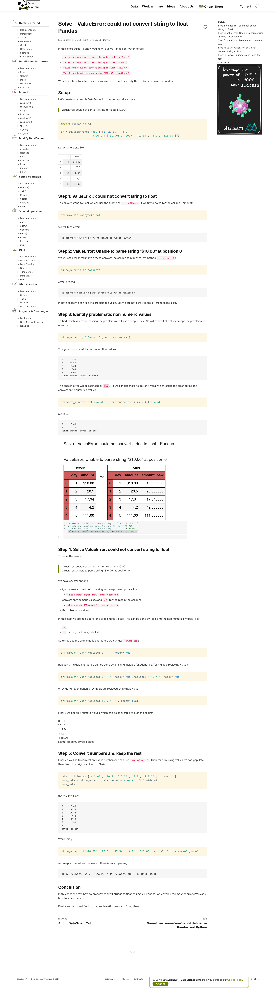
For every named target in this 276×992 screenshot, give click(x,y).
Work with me (152, 6)
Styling (23, 295)
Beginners (25, 318)
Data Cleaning (27, 264)
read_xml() (25, 118)
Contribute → (139, 979)
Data (134, 6)
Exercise (24, 52)
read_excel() (26, 106)
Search (23, 198)
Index (23, 79)
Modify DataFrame (31, 138)
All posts (125, 979)
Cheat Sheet (213, 6)
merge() (24, 168)
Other (23, 237)
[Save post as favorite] (205, 27)
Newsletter (25, 325)
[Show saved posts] (257, 6)
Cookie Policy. (235, 979)
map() (23, 245)
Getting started (29, 23)
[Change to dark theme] (248, 6)
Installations (26, 33)
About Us (187, 6)
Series (23, 37)
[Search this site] (241, 6)
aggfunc (24, 225)
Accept (160, 984)
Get (22, 279)
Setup (221, 21)
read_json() (26, 122)
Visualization (28, 284)
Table (23, 299)
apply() (23, 222)
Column (24, 76)
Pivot (22, 164)
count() (23, 233)
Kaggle (23, 110)
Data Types (26, 49)
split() (23, 191)
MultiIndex (25, 83)
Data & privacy (111, 979)
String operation (30, 176)
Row (22, 72)
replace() (24, 187)
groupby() (25, 149)
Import (23, 92)
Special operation (31, 211)
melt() (23, 156)
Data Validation (27, 260)
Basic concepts (28, 29)
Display (24, 302)
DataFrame (25, 41)
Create (23, 45)
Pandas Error (26, 275)
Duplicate (25, 268)
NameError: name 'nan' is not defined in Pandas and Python (177, 923)
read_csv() (25, 103)
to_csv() (24, 125)
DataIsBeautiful (28, 306)
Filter (23, 171)
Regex (23, 195)
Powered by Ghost (251, 979)
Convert (24, 229)
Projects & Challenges (34, 311)
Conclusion (224, 62)
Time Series (26, 271)
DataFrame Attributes (33, 61)
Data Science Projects (31, 322)
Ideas (171, 6)
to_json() (24, 133)
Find (22, 206)
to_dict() (24, 129)
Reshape (24, 152)
